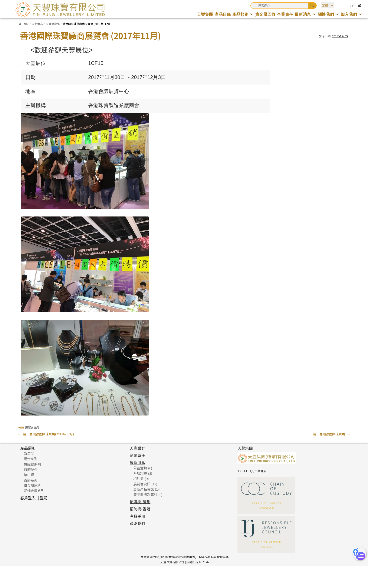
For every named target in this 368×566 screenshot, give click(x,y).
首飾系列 (30, 480)
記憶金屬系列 (34, 490)
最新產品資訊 (143, 489)
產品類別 (240, 14)
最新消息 (303, 14)
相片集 (138, 478)
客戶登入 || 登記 (33, 497)
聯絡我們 (137, 523)
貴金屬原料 (32, 485)
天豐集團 (205, 14)
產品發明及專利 (145, 494)
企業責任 (285, 14)
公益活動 (140, 467)
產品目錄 (223, 14)
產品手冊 (137, 516)
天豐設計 (137, 448)
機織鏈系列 (32, 464)
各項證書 (140, 473)
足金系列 (30, 458)
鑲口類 (29, 474)
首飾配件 (30, 469)
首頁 (26, 24)
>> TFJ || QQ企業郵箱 (252, 471)
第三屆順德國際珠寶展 (329, 434)
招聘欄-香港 (140, 509)
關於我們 (326, 14)
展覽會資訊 (53, 24)
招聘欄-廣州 (140, 501)
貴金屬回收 (265, 14)
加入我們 (349, 14)
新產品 (29, 453)
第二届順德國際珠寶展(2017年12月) (48, 434)
